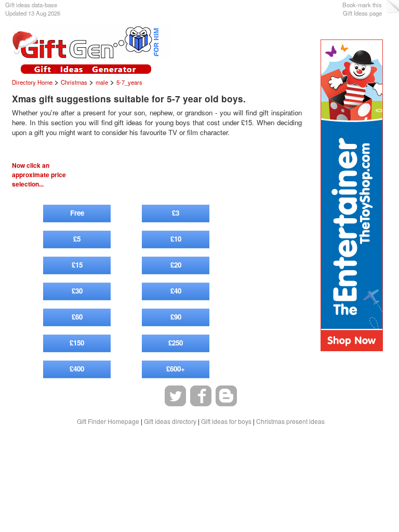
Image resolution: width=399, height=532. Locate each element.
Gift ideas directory (170, 421)
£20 (175, 265)
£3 (175, 213)
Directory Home (32, 82)
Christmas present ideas (290, 421)
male (102, 82)
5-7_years (129, 82)
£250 (175, 343)
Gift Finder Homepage (108, 421)
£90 (175, 317)
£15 (77, 265)
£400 (77, 369)
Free (77, 213)
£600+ (175, 369)
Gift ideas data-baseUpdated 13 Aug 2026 (32, 9)
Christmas (74, 82)
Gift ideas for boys (226, 421)
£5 (77, 239)
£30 (77, 291)
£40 (175, 291)
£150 (77, 343)
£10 (175, 239)
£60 (77, 317)
